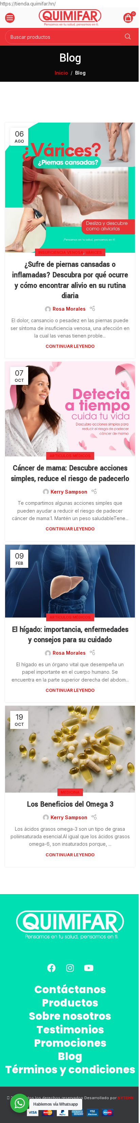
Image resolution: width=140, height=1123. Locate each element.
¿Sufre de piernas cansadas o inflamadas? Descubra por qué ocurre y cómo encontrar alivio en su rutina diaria (70, 280)
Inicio (61, 73)
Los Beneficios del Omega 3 (70, 804)
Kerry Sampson (69, 492)
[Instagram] (70, 967)
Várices (94, 252)
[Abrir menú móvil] (10, 18)
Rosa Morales (69, 309)
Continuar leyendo (70, 346)
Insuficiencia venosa (60, 252)
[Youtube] (88, 967)
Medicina (70, 792)
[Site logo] (70, 17)
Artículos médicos (70, 455)
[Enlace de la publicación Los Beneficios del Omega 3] (70, 749)
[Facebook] (51, 967)
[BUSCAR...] (128, 37)
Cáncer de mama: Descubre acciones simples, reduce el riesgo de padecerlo (70, 473)
